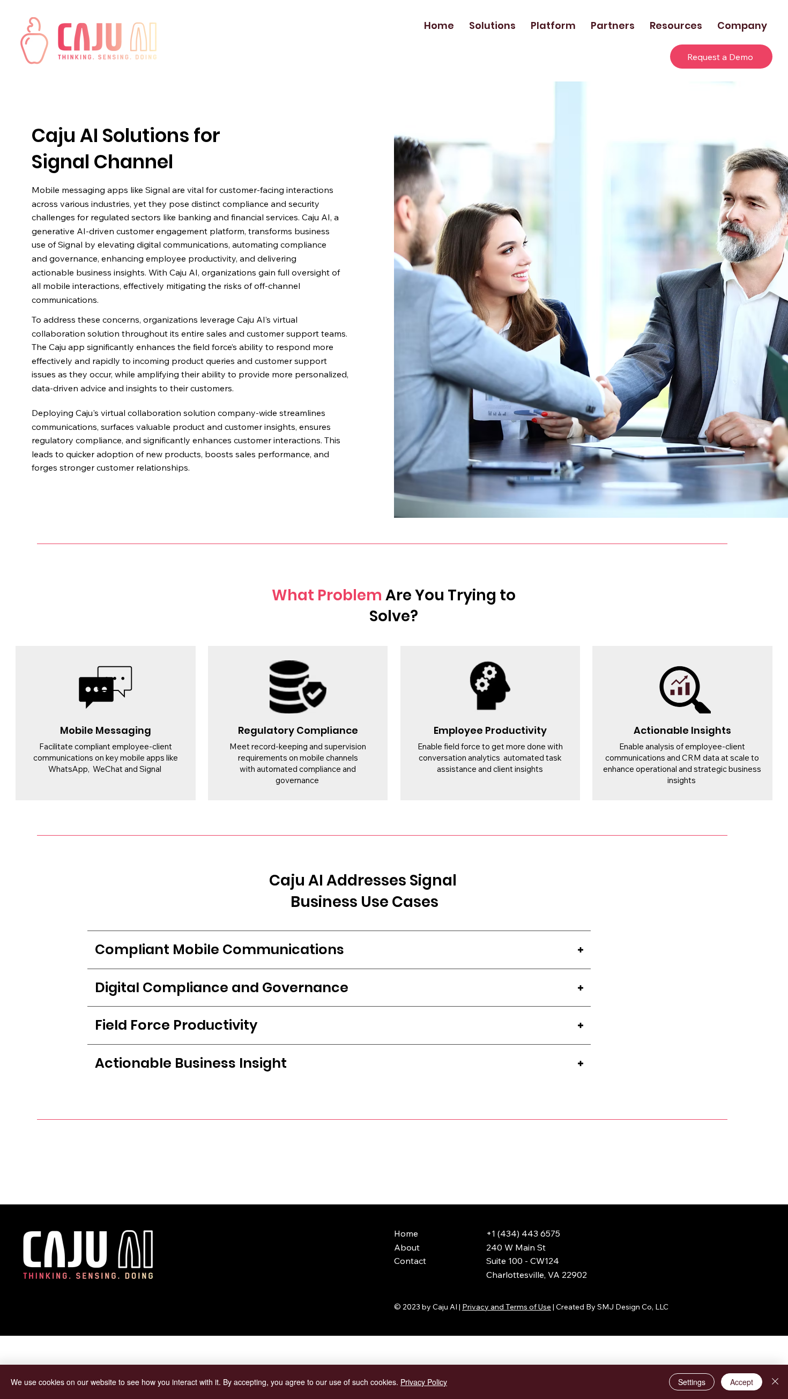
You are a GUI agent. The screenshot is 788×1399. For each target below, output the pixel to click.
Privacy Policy (423, 1381)
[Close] (775, 1381)
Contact (410, 1260)
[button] (492, 25)
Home (406, 1233)
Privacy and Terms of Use (506, 1307)
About (407, 1247)
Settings (691, 1381)
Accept (741, 1381)
